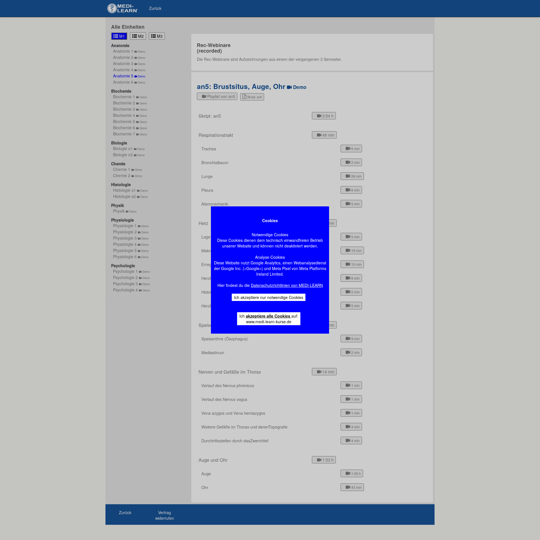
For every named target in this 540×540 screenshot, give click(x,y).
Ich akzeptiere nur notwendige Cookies (268, 297)
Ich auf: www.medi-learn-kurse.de (268, 318)
